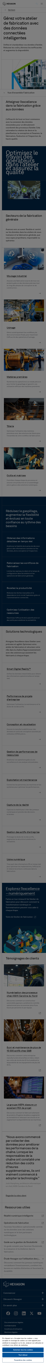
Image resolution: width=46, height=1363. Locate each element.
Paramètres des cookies (23, 1360)
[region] (23, 1349)
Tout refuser (23, 1355)
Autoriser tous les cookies (23, 1350)
